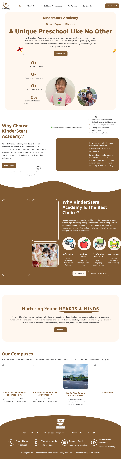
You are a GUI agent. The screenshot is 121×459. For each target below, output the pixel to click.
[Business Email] (64, 442)
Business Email (76, 441)
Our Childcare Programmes (51, 6)
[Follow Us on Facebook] (94, 442)
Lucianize (96, 453)
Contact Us (87, 6)
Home (21, 6)
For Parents (72, 6)
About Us (31, 6)
